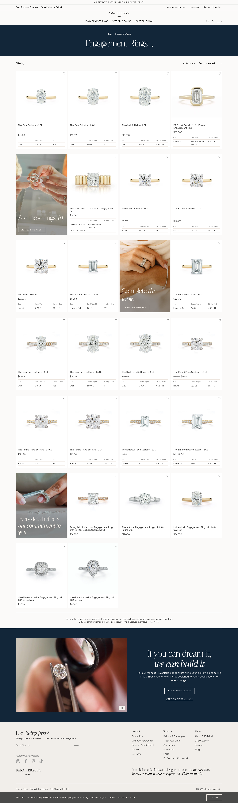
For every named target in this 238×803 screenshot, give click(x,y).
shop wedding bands (136, 307)
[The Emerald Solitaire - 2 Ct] (196, 265)
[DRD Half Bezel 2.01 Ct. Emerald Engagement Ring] (196, 96)
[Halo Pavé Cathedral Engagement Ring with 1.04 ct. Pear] (93, 568)
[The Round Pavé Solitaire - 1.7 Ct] (41, 421)
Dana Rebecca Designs (27, 7)
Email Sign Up (23, 745)
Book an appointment (179, 699)
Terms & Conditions (39, 789)
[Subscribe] (76, 745)
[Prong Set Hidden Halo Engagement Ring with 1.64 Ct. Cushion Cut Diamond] (93, 498)
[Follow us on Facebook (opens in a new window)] (26, 761)
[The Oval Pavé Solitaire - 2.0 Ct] (145, 343)
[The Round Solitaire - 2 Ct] (41, 265)
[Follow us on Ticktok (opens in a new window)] (41, 761)
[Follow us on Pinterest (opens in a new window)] (33, 761)
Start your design (179, 691)
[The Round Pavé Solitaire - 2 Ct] (93, 421)
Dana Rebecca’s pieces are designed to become (171, 772)
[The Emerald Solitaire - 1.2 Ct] (93, 265)
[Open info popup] (151, 45)
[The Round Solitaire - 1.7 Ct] (196, 179)
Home (109, 34)
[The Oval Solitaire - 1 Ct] (41, 96)
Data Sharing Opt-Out (59, 789)
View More (154, 622)
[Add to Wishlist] (64, 73)
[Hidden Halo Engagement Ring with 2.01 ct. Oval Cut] (196, 498)
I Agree (214, 798)
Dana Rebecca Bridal (51, 7)
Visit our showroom (32, 230)
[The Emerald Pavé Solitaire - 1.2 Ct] (145, 421)
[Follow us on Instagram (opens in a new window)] (18, 761)
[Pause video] (122, 708)
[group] (41, 110)
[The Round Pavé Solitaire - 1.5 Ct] (196, 343)
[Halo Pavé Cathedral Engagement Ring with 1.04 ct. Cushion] (41, 568)
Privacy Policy (22, 789)
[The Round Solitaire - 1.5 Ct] (145, 179)
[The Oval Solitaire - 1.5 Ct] (93, 96)
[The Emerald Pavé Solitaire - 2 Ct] (196, 421)
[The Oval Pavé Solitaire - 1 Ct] (41, 343)
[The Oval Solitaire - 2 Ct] (145, 96)
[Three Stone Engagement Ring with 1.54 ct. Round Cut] (145, 498)
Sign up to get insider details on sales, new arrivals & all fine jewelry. (46, 738)
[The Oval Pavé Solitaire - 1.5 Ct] (93, 343)
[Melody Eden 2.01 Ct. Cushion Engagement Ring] (93, 179)
